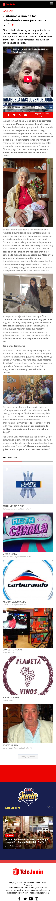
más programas (28, 756)
